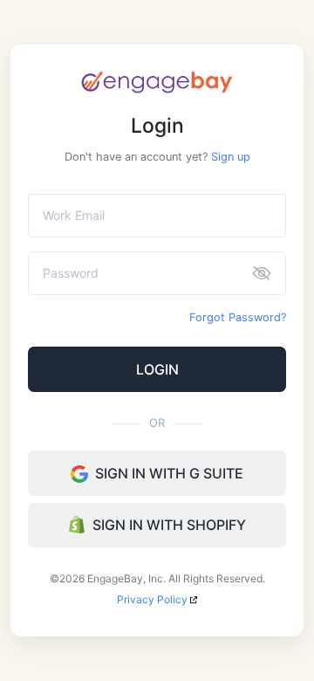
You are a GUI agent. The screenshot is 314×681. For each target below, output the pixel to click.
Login (157, 369)
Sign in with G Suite (169, 473)
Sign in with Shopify (169, 524)
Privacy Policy (153, 599)
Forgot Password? (237, 317)
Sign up (230, 156)
